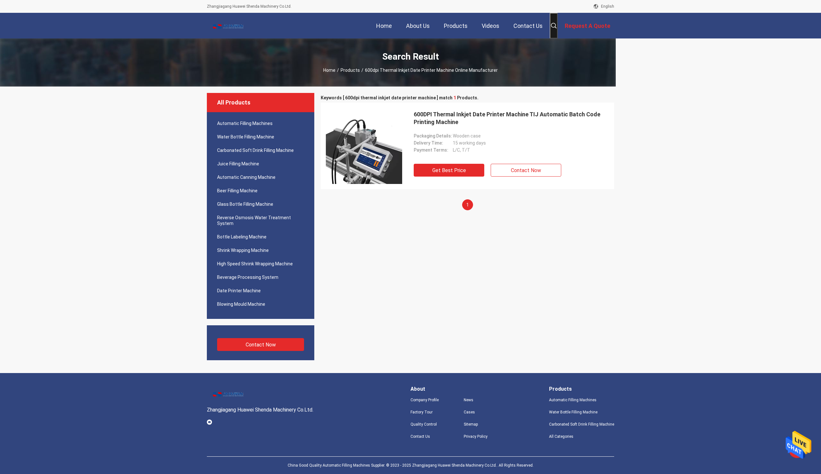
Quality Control (423, 424)
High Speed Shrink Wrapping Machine (255, 263)
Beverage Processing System (247, 277)
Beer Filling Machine (237, 190)
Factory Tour (421, 412)
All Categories (561, 436)
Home (329, 70)
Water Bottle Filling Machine (245, 136)
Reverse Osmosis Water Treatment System (254, 220)
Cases (469, 412)
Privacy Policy (475, 436)
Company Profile (424, 400)
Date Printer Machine (239, 290)
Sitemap (471, 424)
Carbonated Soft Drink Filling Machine (255, 150)
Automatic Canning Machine (246, 177)
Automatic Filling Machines (245, 123)
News (468, 400)
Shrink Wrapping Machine (243, 250)
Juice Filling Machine (238, 163)
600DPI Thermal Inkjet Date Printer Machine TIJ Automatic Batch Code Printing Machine (507, 118)
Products (350, 70)
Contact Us (420, 436)
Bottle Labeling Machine (242, 236)
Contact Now (261, 345)
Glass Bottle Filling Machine (245, 204)
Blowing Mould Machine (241, 304)
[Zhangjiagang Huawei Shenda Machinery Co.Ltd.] (228, 25)
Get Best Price (449, 170)
